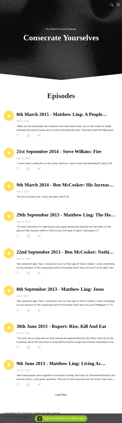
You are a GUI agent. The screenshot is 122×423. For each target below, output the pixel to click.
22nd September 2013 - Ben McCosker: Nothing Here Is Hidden (65, 252)
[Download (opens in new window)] (28, 135)
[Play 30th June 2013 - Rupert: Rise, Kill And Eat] (9, 328)
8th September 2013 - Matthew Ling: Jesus (60, 289)
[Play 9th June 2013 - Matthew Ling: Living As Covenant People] (9, 365)
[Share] (39, 135)
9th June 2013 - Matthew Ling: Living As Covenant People (59, 363)
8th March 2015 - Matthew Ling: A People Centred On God (59, 114)
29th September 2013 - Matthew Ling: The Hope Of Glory (66, 215)
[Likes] (18, 135)
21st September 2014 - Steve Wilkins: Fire (59, 151)
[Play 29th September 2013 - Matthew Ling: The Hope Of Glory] (9, 216)
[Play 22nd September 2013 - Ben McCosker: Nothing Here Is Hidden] (9, 253)
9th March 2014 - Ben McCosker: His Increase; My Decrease (65, 185)
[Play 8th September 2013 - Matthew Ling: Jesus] (9, 290)
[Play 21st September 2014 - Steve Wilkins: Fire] (9, 153)
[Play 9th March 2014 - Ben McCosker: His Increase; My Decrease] (9, 186)
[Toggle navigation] (118, 5)
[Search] (112, 4)
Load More (61, 394)
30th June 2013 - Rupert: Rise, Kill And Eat (61, 326)
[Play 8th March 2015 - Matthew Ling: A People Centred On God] (9, 116)
